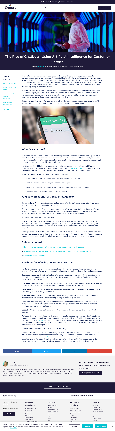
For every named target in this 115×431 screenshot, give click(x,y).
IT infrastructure (75, 168)
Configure (74, 426)
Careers (49, 418)
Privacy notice (28, 412)
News (49, 420)
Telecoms (72, 413)
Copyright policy (29, 413)
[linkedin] (97, 396)
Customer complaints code (31, 421)
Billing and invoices (97, 409)
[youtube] (105, 396)
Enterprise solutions (75, 412)
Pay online (95, 413)
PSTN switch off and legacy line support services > (57, 2)
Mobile (71, 421)
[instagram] (108, 396)
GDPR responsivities (9, 83)
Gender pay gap (29, 419)
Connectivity (73, 419)
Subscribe (9, 414)
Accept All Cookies (101, 426)
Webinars (95, 416)
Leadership (50, 407)
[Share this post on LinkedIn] (74, 351)
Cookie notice (28, 410)
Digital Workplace (74, 408)
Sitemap (95, 420)
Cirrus (40, 320)
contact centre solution (54, 337)
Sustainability (51, 413)
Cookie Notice (13, 428)
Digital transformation (75, 410)
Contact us (104, 8)
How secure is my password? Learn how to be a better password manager (54, 247)
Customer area (96, 407)
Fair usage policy (29, 417)
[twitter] (100, 396)
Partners (50, 416)
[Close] (112, 426)
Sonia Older (41, 66)
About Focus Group (52, 405)
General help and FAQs (98, 411)
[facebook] (103, 396)
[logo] (10, 7)
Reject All (87, 426)
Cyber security (73, 417)
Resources (8, 396)
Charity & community (53, 411)
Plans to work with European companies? (9, 96)
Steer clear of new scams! (34, 256)
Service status (96, 415)
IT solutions (73, 415)
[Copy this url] (99, 351)
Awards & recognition (53, 409)
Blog (14, 396)
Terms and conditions (30, 408)
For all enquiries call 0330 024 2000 (82, 395)
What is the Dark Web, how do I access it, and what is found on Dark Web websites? (57, 251)
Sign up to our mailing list (90, 373)
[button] (38, 8)
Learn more (6, 109)
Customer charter (97, 418)
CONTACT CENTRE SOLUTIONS (57, 387)
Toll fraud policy (29, 415)
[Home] (4, 396)
